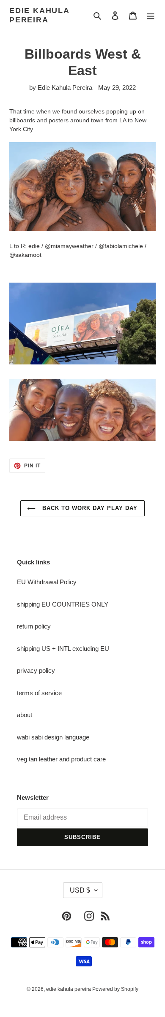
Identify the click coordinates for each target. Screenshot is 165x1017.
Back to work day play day (89, 508)
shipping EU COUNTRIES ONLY (62, 604)
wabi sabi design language (53, 737)
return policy (34, 626)
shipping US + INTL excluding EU (63, 648)
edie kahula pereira (39, 15)
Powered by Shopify (115, 989)
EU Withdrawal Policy (47, 581)
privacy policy (36, 670)
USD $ (80, 890)
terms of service (39, 692)
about (24, 714)
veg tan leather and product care (61, 759)
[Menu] (151, 15)
